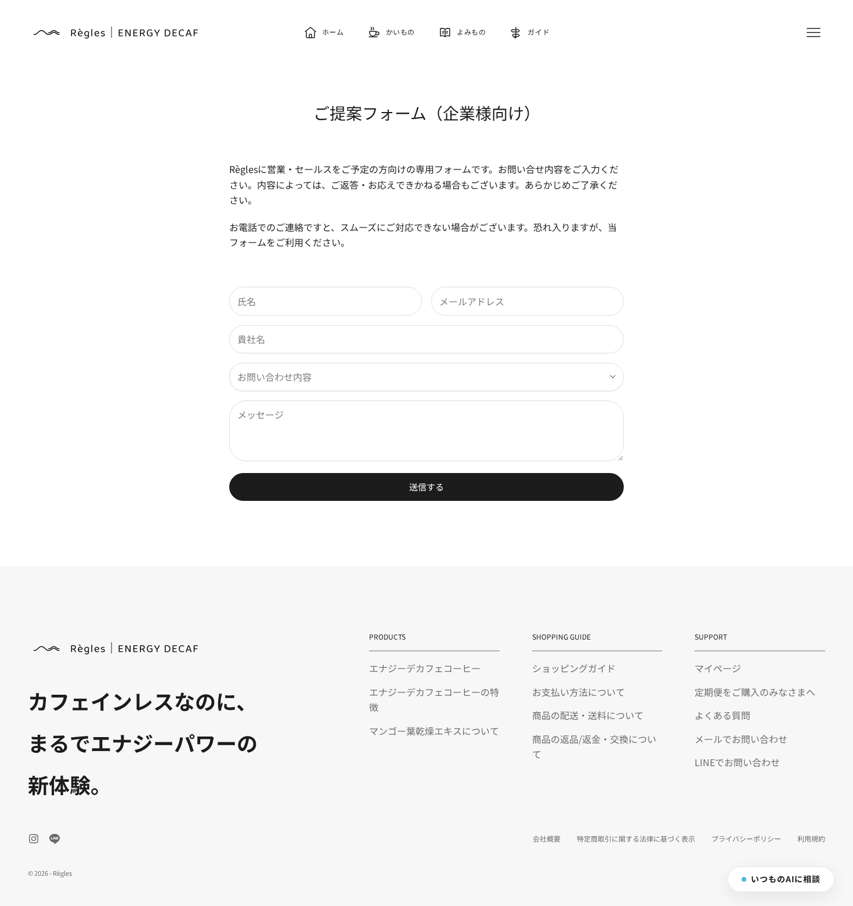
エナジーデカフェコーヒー (424, 668)
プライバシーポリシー (746, 838)
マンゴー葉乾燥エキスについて (434, 731)
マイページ (718, 668)
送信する (426, 487)
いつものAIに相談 (786, 879)
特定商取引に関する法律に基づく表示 (636, 838)
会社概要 (547, 838)
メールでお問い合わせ (741, 739)
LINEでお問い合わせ (737, 762)
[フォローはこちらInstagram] (33, 838)
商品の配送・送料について (588, 715)
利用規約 (811, 838)
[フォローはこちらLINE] (54, 838)
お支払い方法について (578, 692)
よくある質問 (722, 715)
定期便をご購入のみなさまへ (755, 692)
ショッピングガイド (574, 668)
